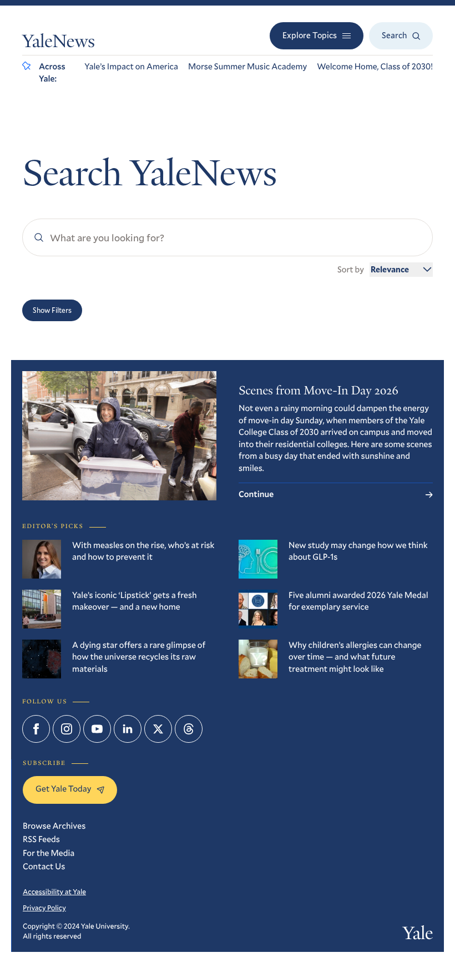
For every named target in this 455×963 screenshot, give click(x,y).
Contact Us (44, 866)
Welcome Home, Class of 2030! (375, 66)
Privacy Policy (44, 908)
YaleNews (58, 43)
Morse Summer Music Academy (247, 66)
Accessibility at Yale (54, 891)
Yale (418, 935)
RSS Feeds (41, 839)
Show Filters (52, 310)
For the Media (48, 853)
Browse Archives (54, 826)
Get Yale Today (63, 788)
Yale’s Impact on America (131, 66)
